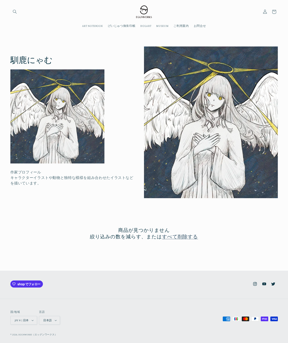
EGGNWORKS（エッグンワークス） (37, 334)
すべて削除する (180, 236)
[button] (14, 11)
